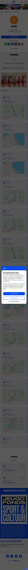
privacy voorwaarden (18, 280)
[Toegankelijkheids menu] (26, 568)
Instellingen (14, 298)
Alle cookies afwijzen (14, 301)
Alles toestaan (14, 293)
